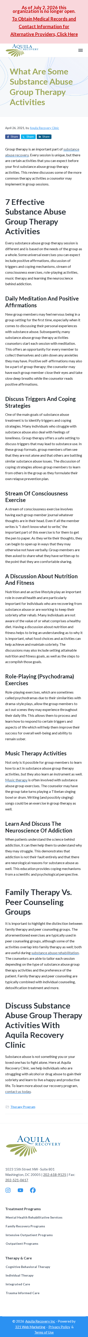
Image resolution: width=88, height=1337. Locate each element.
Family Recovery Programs (25, 1226)
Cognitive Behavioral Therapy (28, 1267)
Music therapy (16, 780)
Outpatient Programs (22, 1243)
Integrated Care (18, 1284)
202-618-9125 (54, 1175)
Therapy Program (22, 1107)
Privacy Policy (59, 1327)
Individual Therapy (19, 1275)
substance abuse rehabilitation (55, 953)
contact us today (18, 1091)
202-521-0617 (16, 1180)
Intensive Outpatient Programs (29, 1235)
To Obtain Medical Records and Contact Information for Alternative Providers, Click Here (44, 26)
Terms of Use (44, 1332)
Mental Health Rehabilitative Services (34, 1217)
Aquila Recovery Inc (40, 1321)
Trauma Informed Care (22, 1293)
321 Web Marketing (30, 1327)
